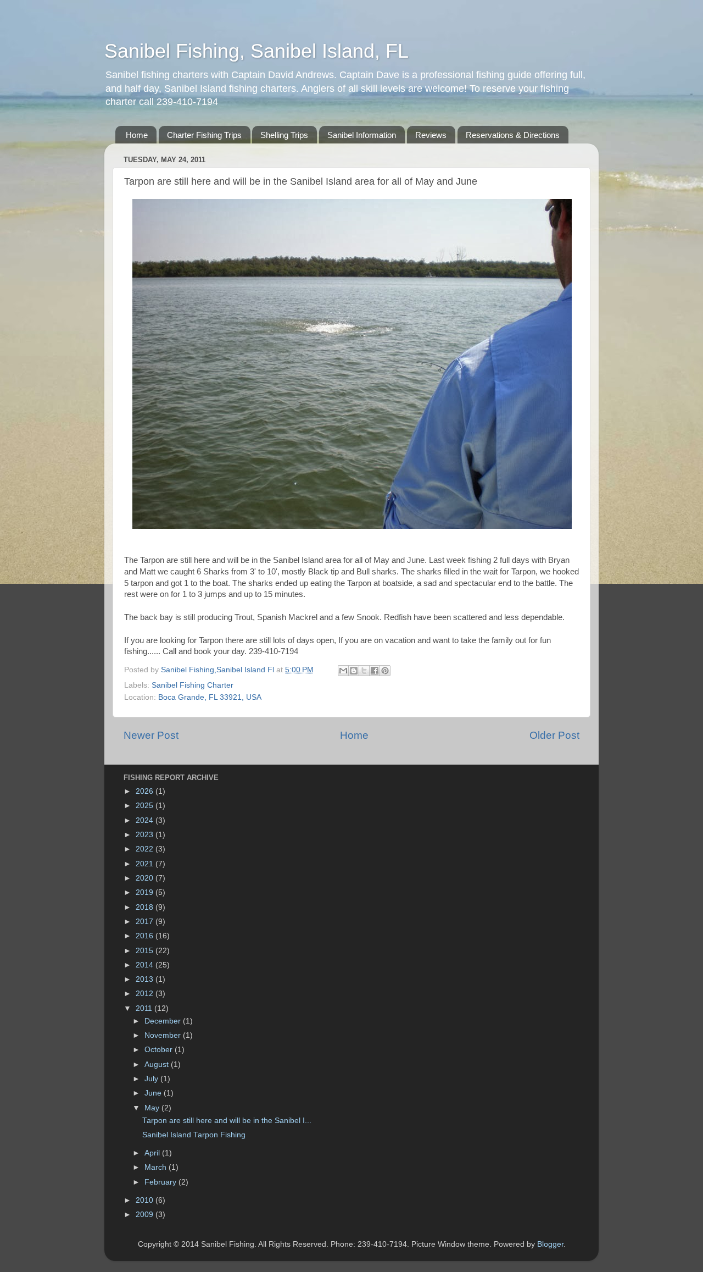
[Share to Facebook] (374, 670)
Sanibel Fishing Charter (192, 685)
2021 (145, 864)
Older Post (554, 735)
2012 (145, 993)
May (152, 1108)
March (156, 1167)
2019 (145, 892)
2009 (145, 1214)
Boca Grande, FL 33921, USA (209, 697)
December (163, 1021)
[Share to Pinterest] (385, 670)
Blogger (550, 1244)
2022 (145, 849)
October (159, 1050)
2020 (145, 878)
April (153, 1153)
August (157, 1064)
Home (137, 135)
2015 (145, 951)
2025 (145, 805)
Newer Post (151, 735)
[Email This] (343, 670)
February (161, 1182)
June (154, 1093)
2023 (145, 835)
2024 (145, 820)
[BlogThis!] (353, 670)
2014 (145, 965)
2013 (145, 979)
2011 (145, 1008)
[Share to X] (364, 670)
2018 (145, 907)
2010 (145, 1200)
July (152, 1079)
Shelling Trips (284, 135)
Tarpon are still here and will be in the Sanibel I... (226, 1120)
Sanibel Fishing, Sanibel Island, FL (256, 51)
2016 (145, 936)
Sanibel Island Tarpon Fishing (194, 1135)
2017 (145, 921)
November (163, 1035)
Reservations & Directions (513, 135)
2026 (145, 791)
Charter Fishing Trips (204, 135)
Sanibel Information (361, 135)
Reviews (431, 135)
